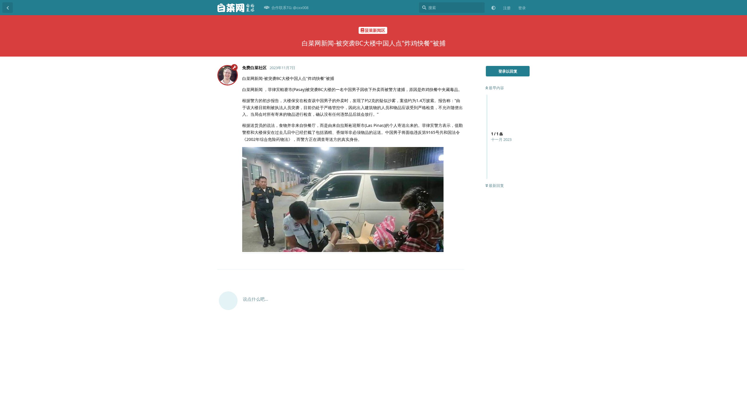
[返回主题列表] (7, 7)
